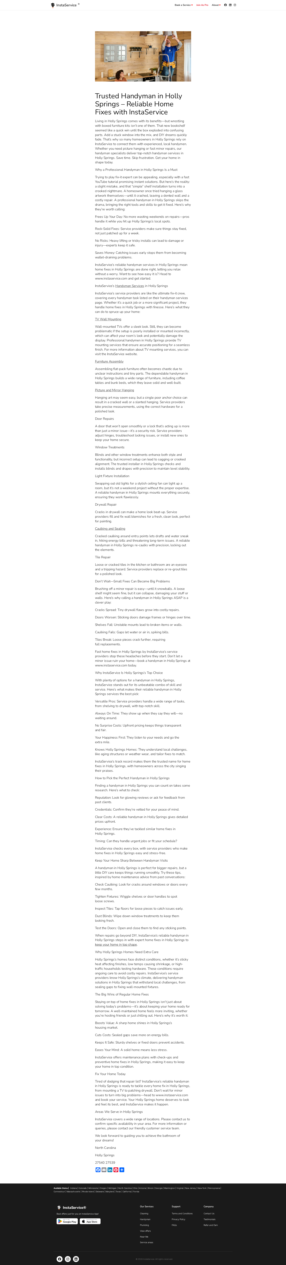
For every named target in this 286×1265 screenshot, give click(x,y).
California (127, 1191)
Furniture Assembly (109, 361)
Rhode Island (88, 1191)
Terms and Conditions (182, 1213)
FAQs (174, 1225)
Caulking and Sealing (110, 528)
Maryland (110, 1191)
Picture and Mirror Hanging (114, 390)
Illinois (150, 1188)
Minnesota (93, 1188)
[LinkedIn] (76, 1259)
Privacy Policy (178, 1219)
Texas (118, 1191)
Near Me (144, 1236)
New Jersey (190, 1188)
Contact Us (209, 1213)
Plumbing (144, 1225)
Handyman (145, 1219)
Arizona (142, 1188)
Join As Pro (202, 5)
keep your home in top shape (116, 944)
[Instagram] (68, 1259)
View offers (145, 1231)
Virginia (180, 1188)
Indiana (73, 1188)
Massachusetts (73, 1191)
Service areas (146, 1242)
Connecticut (59, 1191)
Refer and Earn (211, 1225)
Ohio (135, 1188)
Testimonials (209, 1219)
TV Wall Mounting (108, 319)
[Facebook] (60, 1259)
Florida (136, 1191)
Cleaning (144, 1213)
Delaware (100, 1191)
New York (202, 1188)
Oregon (103, 1188)
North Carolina (125, 1188)
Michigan (112, 1188)
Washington (169, 1188)
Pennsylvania (214, 1188)
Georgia (158, 1188)
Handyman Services (129, 286)
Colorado (83, 1188)
